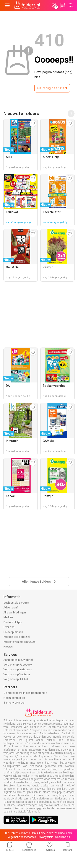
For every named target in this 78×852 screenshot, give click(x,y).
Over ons (9, 627)
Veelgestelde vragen (16, 602)
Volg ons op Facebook (17, 664)
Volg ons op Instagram (17, 669)
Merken (8, 617)
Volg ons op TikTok (16, 679)
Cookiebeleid (62, 837)
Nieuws (8, 646)
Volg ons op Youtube (16, 674)
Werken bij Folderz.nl (16, 636)
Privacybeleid (45, 837)
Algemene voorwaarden (22, 837)
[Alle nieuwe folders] (71, 113)
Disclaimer (65, 833)
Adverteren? (10, 607)
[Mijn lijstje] (62, 5)
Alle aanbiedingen (14, 612)
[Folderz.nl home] (27, 5)
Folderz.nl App (12, 622)
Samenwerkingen (14, 702)
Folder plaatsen (13, 632)
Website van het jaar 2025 (19, 641)
